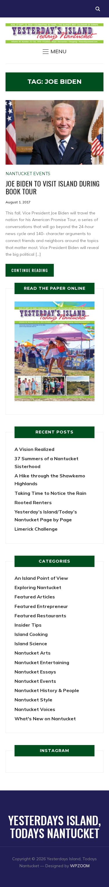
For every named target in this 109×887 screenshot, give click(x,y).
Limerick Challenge (36, 529)
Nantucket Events (28, 173)
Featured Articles (35, 597)
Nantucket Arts (33, 653)
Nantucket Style (33, 700)
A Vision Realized (34, 449)
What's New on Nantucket (45, 718)
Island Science (31, 643)
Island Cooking (31, 634)
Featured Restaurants (40, 615)
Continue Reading (29, 270)
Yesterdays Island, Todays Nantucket (54, 826)
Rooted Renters (33, 502)
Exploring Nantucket (38, 587)
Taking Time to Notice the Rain (50, 493)
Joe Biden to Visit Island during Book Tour (52, 187)
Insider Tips (28, 625)
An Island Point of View (41, 578)
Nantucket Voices (35, 709)
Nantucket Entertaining (42, 662)
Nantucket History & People (47, 690)
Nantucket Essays (35, 672)
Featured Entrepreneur (41, 606)
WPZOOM (80, 865)
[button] (55, 51)
